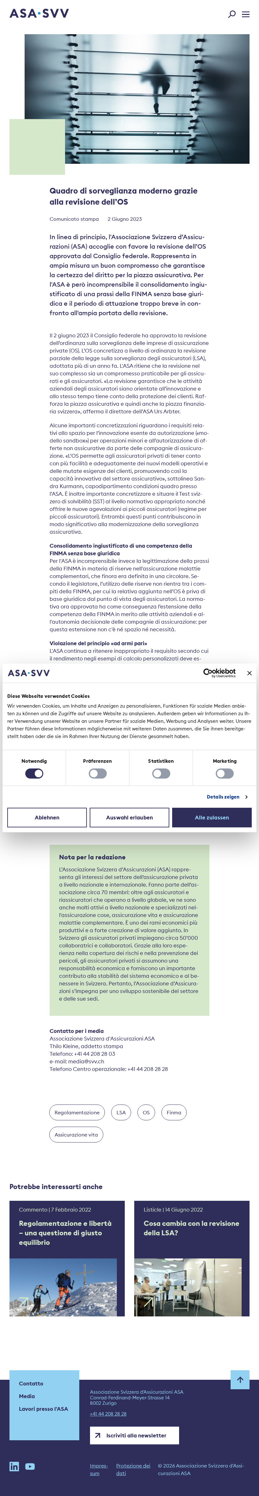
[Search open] (233, 13)
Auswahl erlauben (129, 817)
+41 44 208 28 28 (108, 1414)
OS (146, 1112)
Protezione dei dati (133, 1469)
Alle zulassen (212, 817)
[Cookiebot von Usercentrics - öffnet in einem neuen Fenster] (208, 673)
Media (27, 1396)
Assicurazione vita (76, 1134)
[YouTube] (30, 1469)
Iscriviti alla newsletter (136, 1435)
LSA (121, 1112)
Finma (174, 1112)
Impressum (99, 1469)
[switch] (98, 773)
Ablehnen (47, 817)
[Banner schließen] (249, 673)
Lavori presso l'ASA (43, 1408)
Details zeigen (223, 797)
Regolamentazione (77, 1112)
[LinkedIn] (14, 1469)
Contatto (31, 1383)
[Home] (28, 14)
